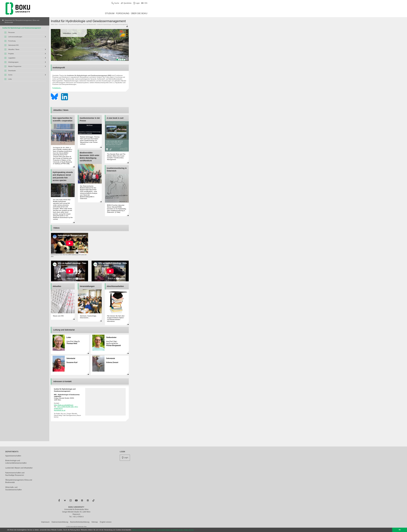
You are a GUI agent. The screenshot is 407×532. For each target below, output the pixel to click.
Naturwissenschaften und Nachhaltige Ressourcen (14, 474)
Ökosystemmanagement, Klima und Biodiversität (18, 481)
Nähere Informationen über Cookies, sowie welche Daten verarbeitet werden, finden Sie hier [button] (163, 530)
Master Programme (14, 66)
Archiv (10, 75)
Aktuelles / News (13, 49)
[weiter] (126, 46)
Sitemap (94, 522)
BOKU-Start (54, 24)
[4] (122, 59)
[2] (119, 59)
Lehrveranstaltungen (15, 37)
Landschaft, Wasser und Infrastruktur (19, 468)
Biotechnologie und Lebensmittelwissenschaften (16, 462)
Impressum (45, 522)
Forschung (11, 41)
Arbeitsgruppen (13, 62)
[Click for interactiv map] (105, 402)
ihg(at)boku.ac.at (59, 410)
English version (106, 522)
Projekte (11, 53)
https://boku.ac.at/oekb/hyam (63, 405)
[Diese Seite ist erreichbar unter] (127, 27)
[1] (117, 59)
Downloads (12, 70)
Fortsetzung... (57, 88)
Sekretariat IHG (13, 45)
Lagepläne (11, 58)
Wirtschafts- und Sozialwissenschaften (13, 488)
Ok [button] (400, 530)
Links (10, 79)
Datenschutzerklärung (60, 522)
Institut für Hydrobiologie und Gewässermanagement (21, 28)
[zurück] (53, 46)
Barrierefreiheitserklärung (79, 522)
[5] (124, 59)
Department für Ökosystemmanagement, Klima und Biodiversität (22, 21)
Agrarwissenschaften (13, 456)
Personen (11, 32)
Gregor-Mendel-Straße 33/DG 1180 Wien (67, 397)
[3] (120, 59)
